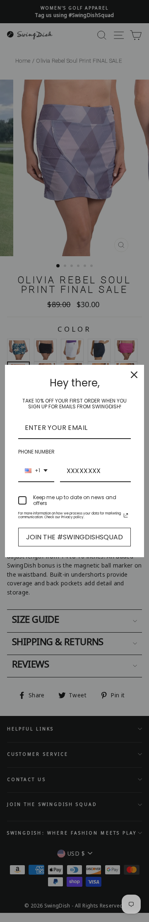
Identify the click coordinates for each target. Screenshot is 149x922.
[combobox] (36, 471)
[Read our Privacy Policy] (126, 515)
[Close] (134, 375)
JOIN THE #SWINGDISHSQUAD (74, 537)
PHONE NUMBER (36, 451)
